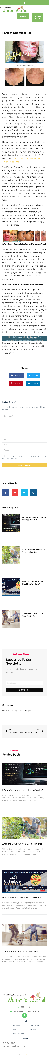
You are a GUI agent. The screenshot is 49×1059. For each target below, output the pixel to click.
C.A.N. (28, 1055)
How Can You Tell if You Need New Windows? (23, 897)
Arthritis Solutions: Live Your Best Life (20, 951)
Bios (21, 711)
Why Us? (5, 711)
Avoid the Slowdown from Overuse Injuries (22, 844)
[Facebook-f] (24, 2)
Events (14, 711)
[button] (16, 375)
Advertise (29, 711)
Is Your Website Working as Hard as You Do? (22, 790)
